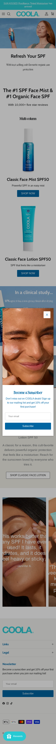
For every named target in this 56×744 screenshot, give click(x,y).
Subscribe (28, 426)
